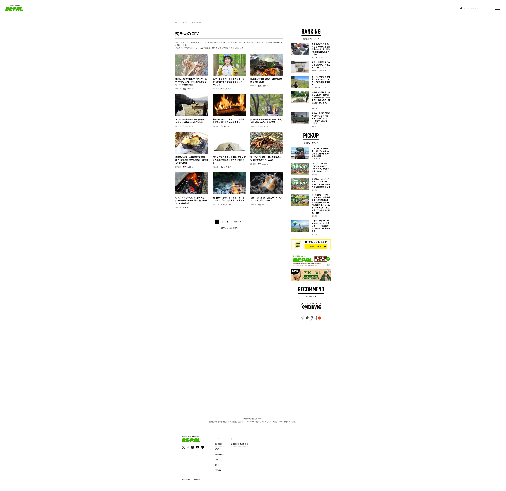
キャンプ (186, 23)
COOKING (218, 470)
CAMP (217, 465)
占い (232, 438)
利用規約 (197, 479)
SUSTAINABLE (219, 454)
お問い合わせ (186, 479)
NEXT (236, 222)
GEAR (216, 439)
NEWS (217, 449)
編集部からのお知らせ (239, 444)
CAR (216, 460)
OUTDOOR (218, 444)
